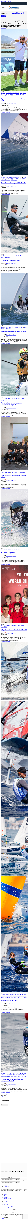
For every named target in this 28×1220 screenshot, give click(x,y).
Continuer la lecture (5, 112)
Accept (2, 1218)
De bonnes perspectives (8, 552)
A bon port (3, 28)
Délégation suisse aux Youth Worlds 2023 (14, 630)
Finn (11, 93)
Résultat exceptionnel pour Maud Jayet (13, 331)
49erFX (8, 93)
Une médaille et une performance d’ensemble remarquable (11, 404)
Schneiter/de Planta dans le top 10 (11, 260)
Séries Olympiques (20, 94)
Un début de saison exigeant (9, 1000)
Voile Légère (14, 95)
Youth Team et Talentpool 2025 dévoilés (13, 183)
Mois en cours (4, 1104)
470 (1, 93)
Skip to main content (6, 1)
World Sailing (8, 257)
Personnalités (9, 996)
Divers (12, 994)
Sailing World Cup (10, 94)
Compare (6, 1204)
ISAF (14, 93)
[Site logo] (14, 8)
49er (4, 93)
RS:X (3, 94)
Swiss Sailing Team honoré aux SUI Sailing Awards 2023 (12, 1080)
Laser (21, 93)
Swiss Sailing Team (5, 95)
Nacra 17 (3, 996)
